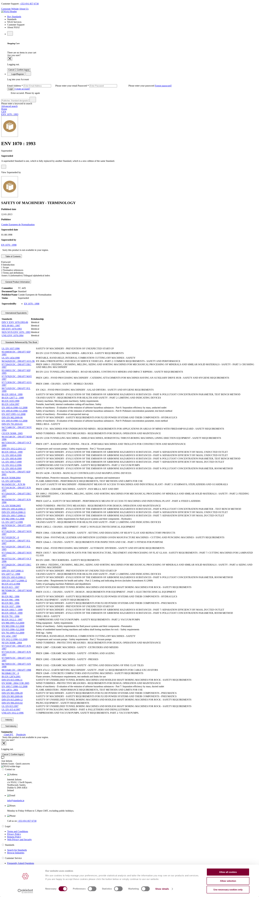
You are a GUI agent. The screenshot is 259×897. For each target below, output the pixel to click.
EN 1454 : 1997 (9, 636)
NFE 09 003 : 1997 (11, 325)
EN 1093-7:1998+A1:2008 (14, 686)
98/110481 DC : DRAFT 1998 (16, 670)
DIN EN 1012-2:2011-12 (14, 448)
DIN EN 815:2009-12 (12, 699)
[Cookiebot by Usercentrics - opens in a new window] (25, 891)
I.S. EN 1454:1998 (11, 358)
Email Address (42, 85)
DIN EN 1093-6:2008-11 (14, 512)
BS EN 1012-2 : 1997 (12, 619)
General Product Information (17, 282)
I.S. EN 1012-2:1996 (12, 465)
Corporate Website (10, 8)
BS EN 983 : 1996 (10, 603)
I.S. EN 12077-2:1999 (12, 522)
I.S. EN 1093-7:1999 (12, 462)
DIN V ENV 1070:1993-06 (15, 322)
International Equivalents (16, 313)
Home (4, 109)
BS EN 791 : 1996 (10, 616)
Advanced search (9, 106)
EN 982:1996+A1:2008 (13, 519)
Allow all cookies (228, 872)
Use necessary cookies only (228, 889)
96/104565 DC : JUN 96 (13, 484)
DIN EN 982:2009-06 (12, 417)
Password (116, 85)
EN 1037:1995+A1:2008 (13, 414)
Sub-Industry (10, 726)
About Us (23, 8)
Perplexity (21, 734)
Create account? (22, 89)
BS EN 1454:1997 (10, 404)
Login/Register (17, 74)
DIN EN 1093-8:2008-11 (14, 509)
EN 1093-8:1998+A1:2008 (14, 411)
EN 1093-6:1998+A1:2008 (14, 407)
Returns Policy (14, 837)
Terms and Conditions (17, 831)
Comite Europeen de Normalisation (18, 224)
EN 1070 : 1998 (8, 245)
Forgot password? (163, 85)
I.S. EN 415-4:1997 (11, 709)
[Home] (9, 11)
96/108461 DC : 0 (10, 673)
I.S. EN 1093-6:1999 (12, 455)
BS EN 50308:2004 (11, 477)
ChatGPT (8, 734)
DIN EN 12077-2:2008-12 (14, 580)
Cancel (11, 70)
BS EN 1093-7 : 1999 (12, 609)
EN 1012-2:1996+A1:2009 (14, 639)
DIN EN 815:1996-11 (12, 680)
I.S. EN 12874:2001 (11, 481)
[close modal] (9, 59)
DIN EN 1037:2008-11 (13, 570)
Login (10, 89)
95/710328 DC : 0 (10, 537)
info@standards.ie (15, 800)
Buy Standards (14, 16)
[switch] (92, 888)
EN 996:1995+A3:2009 (13, 623)
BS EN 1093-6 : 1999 (12, 452)
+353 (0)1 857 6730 (29, 3)
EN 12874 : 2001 (10, 689)
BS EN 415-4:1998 (11, 584)
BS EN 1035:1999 (10, 401)
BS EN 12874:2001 (11, 676)
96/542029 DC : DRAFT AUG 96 (18, 361)
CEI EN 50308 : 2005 (12, 433)
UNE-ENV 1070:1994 (12, 335)
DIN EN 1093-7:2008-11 (14, 515)
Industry (8, 720)
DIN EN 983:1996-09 (12, 693)
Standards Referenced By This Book (21, 342)
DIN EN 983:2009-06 (12, 696)
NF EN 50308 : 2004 (12, 642)
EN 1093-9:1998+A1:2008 (14, 420)
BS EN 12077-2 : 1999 (13, 397)
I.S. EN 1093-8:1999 (12, 458)
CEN (3, 111)
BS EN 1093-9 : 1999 (12, 613)
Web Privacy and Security (19, 839)
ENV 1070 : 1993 (9, 114)
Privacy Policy (14, 834)
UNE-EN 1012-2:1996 (13, 713)
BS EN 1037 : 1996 (11, 606)
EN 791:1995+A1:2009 (13, 632)
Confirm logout (23, 70)
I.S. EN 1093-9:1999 (12, 468)
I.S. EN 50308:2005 (11, 505)
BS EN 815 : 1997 (10, 587)
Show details (162, 889)
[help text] (3, 167)
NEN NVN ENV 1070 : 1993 (16, 332)
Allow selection (228, 881)
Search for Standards (17, 850)
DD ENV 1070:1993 (12, 329)
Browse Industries (15, 852)
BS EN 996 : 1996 (10, 599)
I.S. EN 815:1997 (10, 706)
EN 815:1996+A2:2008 (13, 629)
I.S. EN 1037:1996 (11, 348)
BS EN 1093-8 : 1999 (12, 394)
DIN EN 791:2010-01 (12, 424)
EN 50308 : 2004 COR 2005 (15, 683)
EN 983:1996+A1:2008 (13, 626)
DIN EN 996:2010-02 (12, 703)
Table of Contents (13, 256)
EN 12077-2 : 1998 (11, 574)
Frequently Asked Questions (20, 863)
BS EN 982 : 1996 (10, 596)
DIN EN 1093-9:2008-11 (14, 577)
